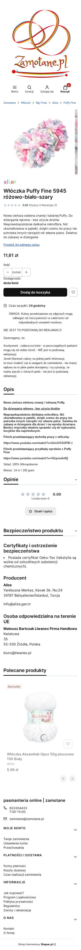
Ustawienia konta (15, 843)
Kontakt (8, 928)
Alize (55, 102)
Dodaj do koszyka (35, 292)
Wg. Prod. (41, 102)
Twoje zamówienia (16, 839)
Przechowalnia (13, 847)
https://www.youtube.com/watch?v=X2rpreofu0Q (35, 458)
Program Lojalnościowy (19, 897)
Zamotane (9, 102)
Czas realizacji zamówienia (22, 874)
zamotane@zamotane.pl (27, 819)
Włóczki (26, 102)
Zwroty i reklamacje (17, 910)
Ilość (6, 265)
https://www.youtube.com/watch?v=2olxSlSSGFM (36, 443)
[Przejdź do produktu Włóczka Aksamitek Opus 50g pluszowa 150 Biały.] (40, 716)
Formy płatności (14, 866)
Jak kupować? (13, 893)
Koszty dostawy (14, 870)
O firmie (8, 933)
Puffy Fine (70, 102)
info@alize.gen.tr (17, 604)
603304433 (18, 808)
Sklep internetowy (35, 944)
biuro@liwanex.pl (17, 653)
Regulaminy (11, 906)
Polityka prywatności (18, 901)
